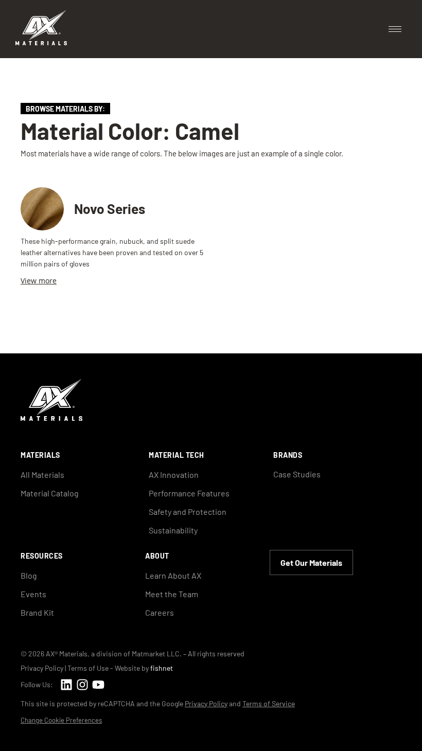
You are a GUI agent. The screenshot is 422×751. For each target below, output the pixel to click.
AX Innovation (174, 474)
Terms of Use (88, 668)
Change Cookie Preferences (61, 720)
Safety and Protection (187, 511)
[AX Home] (51, 417)
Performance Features (189, 493)
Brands (287, 455)
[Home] (41, 42)
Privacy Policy (42, 668)
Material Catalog (50, 493)
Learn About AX (173, 575)
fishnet (161, 668)
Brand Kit (37, 612)
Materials (40, 455)
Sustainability (173, 530)
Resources (42, 555)
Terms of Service (268, 703)
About (157, 555)
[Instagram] (82, 684)
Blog (29, 575)
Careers (159, 612)
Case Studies (297, 474)
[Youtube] (98, 684)
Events (33, 594)
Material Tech (176, 455)
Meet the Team (171, 594)
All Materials (42, 474)
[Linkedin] (66, 684)
